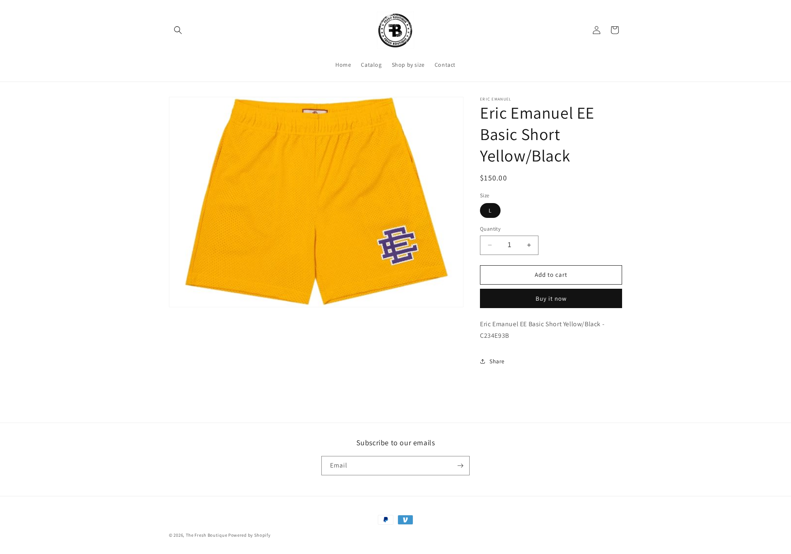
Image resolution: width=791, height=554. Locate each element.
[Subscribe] (460, 465)
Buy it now (551, 298)
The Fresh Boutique (206, 535)
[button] (178, 30)
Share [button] (497, 361)
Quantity (490, 228)
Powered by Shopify (249, 535)
